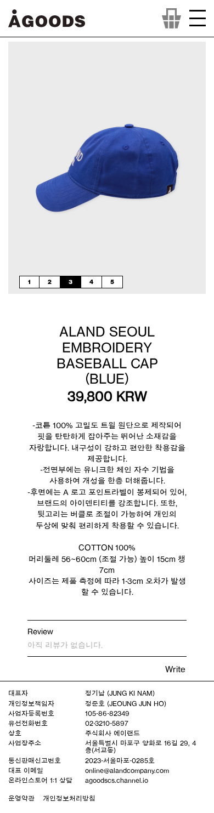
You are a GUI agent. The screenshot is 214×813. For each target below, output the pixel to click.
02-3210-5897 (106, 723)
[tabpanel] (107, 168)
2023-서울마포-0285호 (120, 760)
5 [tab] (112, 282)
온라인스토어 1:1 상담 (40, 780)
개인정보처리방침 (69, 798)
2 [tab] (50, 282)
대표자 (18, 693)
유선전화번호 (28, 723)
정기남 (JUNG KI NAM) (120, 693)
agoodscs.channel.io (116, 780)
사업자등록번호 (31, 713)
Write (175, 669)
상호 (14, 733)
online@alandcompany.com (127, 770)
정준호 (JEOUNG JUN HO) (125, 703)
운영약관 (21, 798)
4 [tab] (91, 282)
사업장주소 (24, 743)
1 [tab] (29, 282)
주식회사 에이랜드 (112, 733)
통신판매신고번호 (34, 760)
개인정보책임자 (31, 703)
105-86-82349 (107, 713)
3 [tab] (70, 282)
